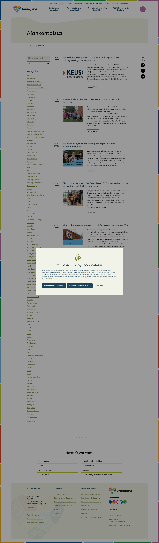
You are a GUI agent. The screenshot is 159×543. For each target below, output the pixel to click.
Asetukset (100, 285)
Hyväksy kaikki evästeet (53, 285)
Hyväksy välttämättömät (79, 285)
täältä (50, 279)
